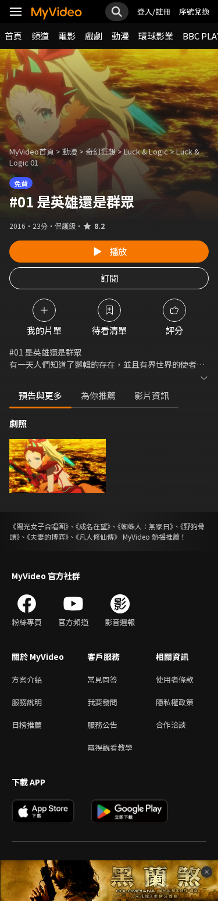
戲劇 (93, 36)
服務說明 (27, 702)
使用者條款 (175, 679)
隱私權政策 (175, 702)
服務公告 (102, 724)
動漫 (120, 36)
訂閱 (109, 278)
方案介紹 (27, 679)
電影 (67, 36)
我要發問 (102, 702)
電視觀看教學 (110, 747)
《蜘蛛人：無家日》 (145, 526)
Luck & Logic (146, 151)
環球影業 (155, 36)
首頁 (13, 36)
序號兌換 (194, 11)
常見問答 (102, 679)
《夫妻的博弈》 (48, 536)
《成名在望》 (93, 526)
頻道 (40, 36)
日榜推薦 (27, 724)
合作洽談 (171, 724)
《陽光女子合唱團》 (39, 526)
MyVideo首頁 (31, 151)
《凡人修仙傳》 (98, 536)
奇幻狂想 (100, 151)
